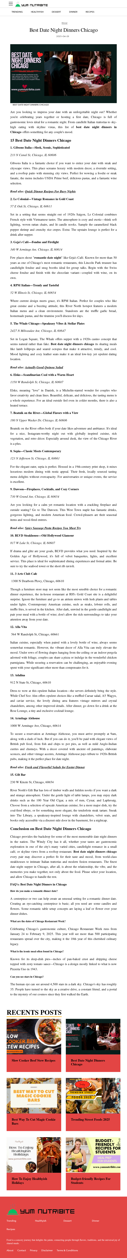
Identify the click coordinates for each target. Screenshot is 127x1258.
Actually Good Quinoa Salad (44, 367)
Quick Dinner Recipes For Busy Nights (50, 191)
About (10, 1250)
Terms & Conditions (67, 1250)
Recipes (90, 12)
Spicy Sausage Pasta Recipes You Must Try (53, 528)
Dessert (56, 12)
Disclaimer (47, 1250)
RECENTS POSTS (34, 1012)
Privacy (33, 1250)
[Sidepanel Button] (11, 4)
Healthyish (37, 12)
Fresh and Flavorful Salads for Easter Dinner (55, 767)
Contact (21, 1250)
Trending (17, 12)
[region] (63, 553)
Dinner (73, 12)
